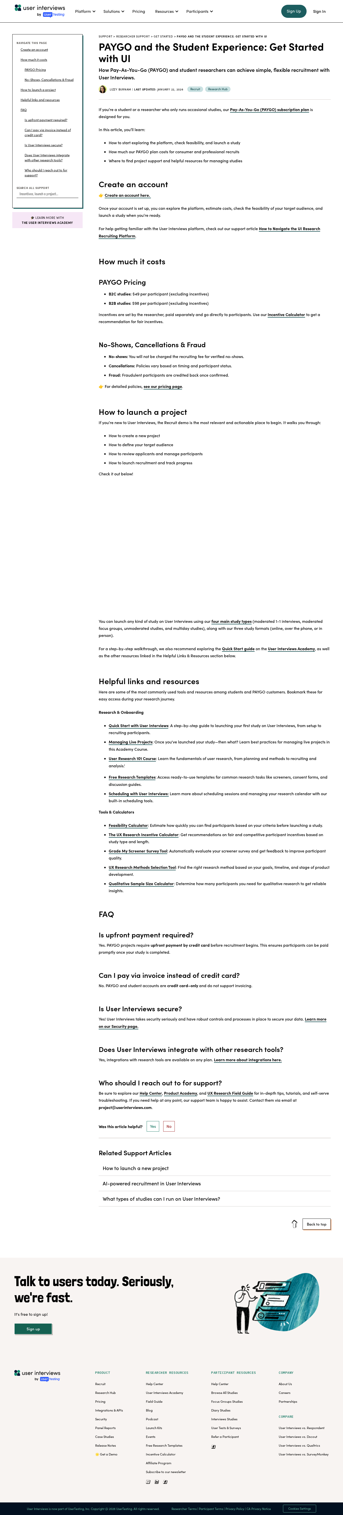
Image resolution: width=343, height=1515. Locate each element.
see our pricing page (163, 386)
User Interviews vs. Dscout (298, 1436)
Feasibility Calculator (128, 825)
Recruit (100, 1384)
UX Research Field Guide (230, 1093)
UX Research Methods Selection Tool (142, 867)
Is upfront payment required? (46, 120)
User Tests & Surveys (226, 1428)
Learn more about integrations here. (248, 1059)
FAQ (24, 110)
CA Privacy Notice (259, 1509)
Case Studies (104, 1436)
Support (105, 36)
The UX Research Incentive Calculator (144, 834)
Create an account (34, 49)
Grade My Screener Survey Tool (138, 850)
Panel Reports (105, 1428)
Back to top (316, 1224)
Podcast (152, 1419)
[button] (84, 11)
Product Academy (180, 1093)
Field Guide (154, 1401)
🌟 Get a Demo (106, 1454)
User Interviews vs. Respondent (301, 1428)
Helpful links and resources (40, 99)
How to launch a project (38, 89)
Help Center (151, 1093)
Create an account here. (128, 195)
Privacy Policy (234, 1509)
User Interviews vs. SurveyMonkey (304, 1454)
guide (238, 648)
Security (101, 1419)
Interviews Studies (224, 1419)
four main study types (231, 621)
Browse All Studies (224, 1392)
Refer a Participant (225, 1436)
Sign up (33, 1328)
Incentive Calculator (286, 314)
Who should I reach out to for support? (46, 172)
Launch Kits (154, 1428)
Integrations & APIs (109, 1410)
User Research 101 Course (132, 758)
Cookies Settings (299, 1508)
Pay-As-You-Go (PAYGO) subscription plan (269, 109)
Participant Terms (211, 1509)
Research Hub (105, 1392)
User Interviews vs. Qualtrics (299, 1445)
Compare (286, 1417)
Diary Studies (221, 1410)
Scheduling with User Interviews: (139, 793)
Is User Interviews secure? (44, 145)
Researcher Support (133, 36)
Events (150, 1436)
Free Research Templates (132, 777)
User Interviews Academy (291, 648)
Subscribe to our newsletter (166, 1472)
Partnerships (288, 1401)
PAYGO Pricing (35, 69)
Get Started (163, 36)
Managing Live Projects (130, 741)
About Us (285, 1384)
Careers (285, 1392)
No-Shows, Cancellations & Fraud (49, 79)
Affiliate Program (158, 1463)
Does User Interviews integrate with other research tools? (47, 157)
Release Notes (105, 1445)
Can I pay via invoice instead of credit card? (48, 132)
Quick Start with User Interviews (138, 725)
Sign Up (294, 11)
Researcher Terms (184, 1509)
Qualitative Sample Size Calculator (141, 883)
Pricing (100, 1401)
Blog (149, 1410)
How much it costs (34, 59)
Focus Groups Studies (227, 1401)
